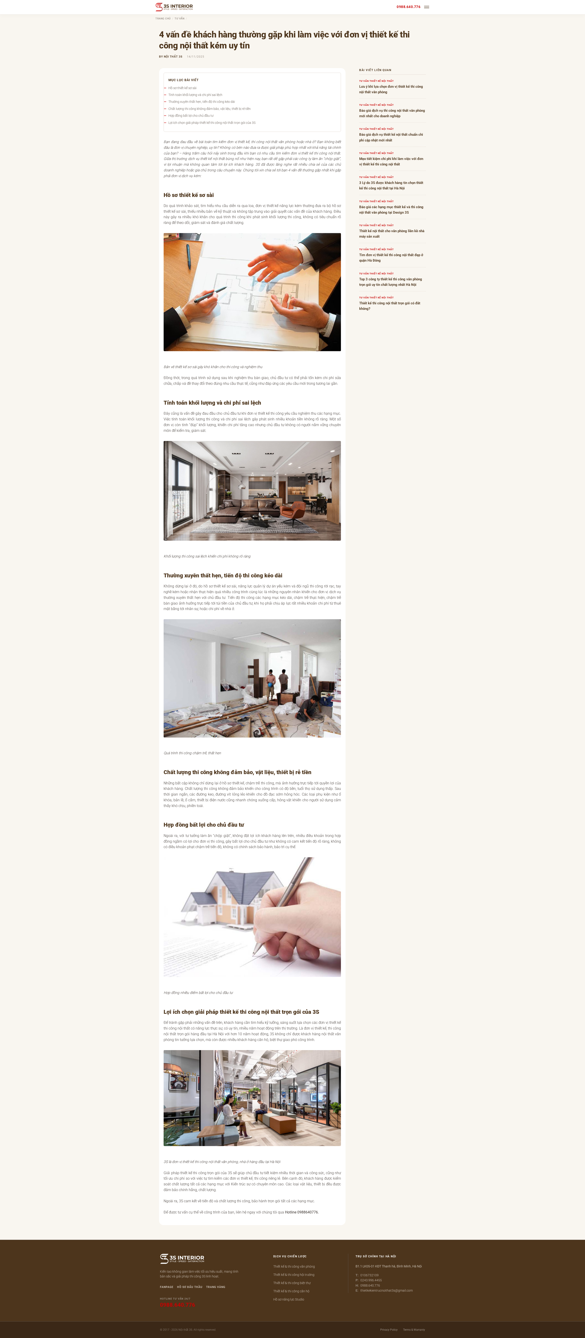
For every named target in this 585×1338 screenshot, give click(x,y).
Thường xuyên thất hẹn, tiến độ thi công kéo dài (201, 102)
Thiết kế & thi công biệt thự (292, 1283)
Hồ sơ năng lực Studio (288, 1299)
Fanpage (166, 1287)
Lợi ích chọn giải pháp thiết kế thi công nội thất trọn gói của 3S (211, 123)
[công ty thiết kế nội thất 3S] (182, 1260)
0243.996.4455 (371, 1280)
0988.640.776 (408, 7)
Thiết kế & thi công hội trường (293, 1275)
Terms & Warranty (414, 1329)
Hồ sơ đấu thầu (189, 1287)
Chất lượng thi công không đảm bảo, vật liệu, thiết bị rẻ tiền (209, 109)
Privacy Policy (389, 1329)
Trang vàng (215, 1287)
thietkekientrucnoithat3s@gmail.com (386, 1290)
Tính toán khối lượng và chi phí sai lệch (195, 95)
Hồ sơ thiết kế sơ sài (182, 88)
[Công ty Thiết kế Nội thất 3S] (174, 7)
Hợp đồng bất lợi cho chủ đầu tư (190, 115)
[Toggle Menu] (427, 7)
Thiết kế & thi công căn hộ (291, 1291)
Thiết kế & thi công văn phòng (294, 1266)
